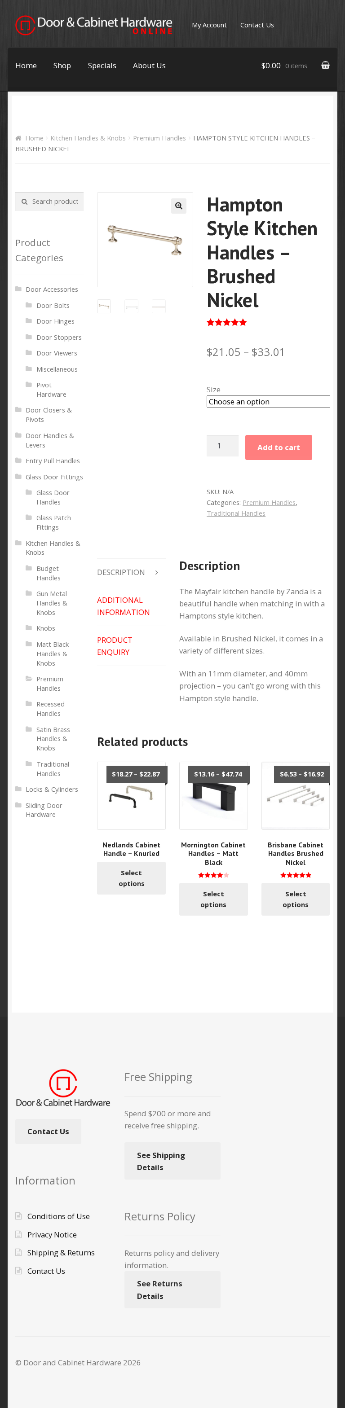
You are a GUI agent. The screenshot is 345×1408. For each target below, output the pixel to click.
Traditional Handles (236, 513)
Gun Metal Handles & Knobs (51, 603)
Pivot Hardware (51, 389)
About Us (149, 65)
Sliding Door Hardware (44, 810)
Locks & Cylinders (52, 789)
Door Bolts (53, 305)
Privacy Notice (52, 1234)
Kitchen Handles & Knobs (88, 137)
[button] (178, 206)
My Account (209, 24)
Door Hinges (55, 320)
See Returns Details (159, 1289)
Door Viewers (56, 352)
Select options (132, 878)
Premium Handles (159, 137)
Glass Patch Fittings (53, 522)
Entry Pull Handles (53, 460)
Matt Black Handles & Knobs (52, 653)
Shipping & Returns (61, 1252)
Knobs (45, 627)
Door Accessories (52, 289)
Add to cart (278, 447)
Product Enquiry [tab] (115, 646)
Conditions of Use (58, 1216)
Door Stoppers (59, 337)
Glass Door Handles (53, 497)
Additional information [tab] (123, 606)
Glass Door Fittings (54, 476)
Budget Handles (48, 573)
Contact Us (257, 24)
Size (214, 389)
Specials (102, 65)
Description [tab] (121, 572)
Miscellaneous (57, 368)
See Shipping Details (161, 1161)
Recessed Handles (50, 708)
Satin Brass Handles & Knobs (53, 739)
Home (26, 65)
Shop (62, 65)
